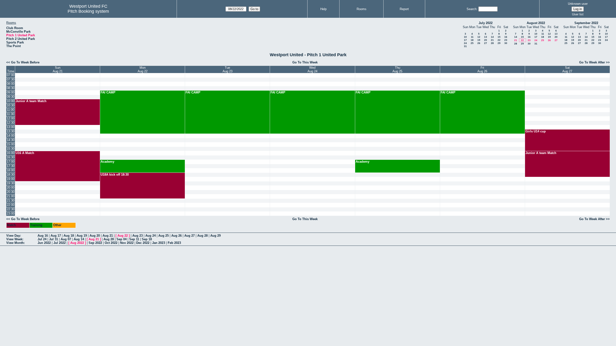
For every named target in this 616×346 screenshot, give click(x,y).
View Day (13, 235)
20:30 (10, 192)
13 (485, 37)
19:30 (10, 183)
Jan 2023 (158, 243)
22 (499, 40)
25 (472, 43)
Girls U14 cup (536, 131)
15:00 (10, 144)
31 (465, 46)
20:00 (10, 187)
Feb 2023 (174, 243)
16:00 (10, 153)
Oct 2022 (111, 243)
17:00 (10, 161)
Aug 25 (163, 235)
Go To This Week (305, 62)
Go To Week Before (25, 62)
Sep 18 (147, 239)
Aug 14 (79, 239)
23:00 (10, 213)
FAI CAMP (108, 92)
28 (492, 43)
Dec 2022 (142, 243)
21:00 (10, 196)
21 (492, 40)
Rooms (361, 9)
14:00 (10, 135)
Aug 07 (66, 239)
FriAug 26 (482, 69)
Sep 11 (134, 239)
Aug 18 (69, 235)
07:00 (10, 75)
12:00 (10, 118)
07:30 (10, 79)
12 (478, 37)
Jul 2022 (59, 243)
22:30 (10, 209)
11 (472, 37)
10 (465, 37)
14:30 (10, 140)
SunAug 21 (58, 69)
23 (505, 40)
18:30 (10, 174)
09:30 (10, 97)
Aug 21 (108, 235)
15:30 (10, 148)
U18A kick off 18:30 (115, 174)
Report (404, 9)
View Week (14, 239)
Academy (107, 161)
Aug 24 (150, 235)
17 (465, 40)
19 (478, 40)
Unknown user (578, 4)
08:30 (10, 88)
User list (578, 14)
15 (499, 37)
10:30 (10, 105)
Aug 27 (189, 235)
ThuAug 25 (397, 69)
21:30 (10, 200)
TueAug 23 (227, 69)
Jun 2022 (44, 243)
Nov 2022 (127, 243)
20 (485, 40)
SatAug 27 (567, 69)
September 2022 (586, 23)
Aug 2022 (77, 243)
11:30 (10, 114)
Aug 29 (215, 235)
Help (323, 9)
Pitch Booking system (88, 11)
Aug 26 (176, 235)
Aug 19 (82, 235)
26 (478, 43)
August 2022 (536, 23)
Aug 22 (122, 235)
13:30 (10, 131)
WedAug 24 (312, 69)
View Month (15, 243)
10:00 (10, 101)
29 (499, 43)
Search (471, 9)
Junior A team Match (31, 101)
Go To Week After (592, 62)
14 (492, 37)
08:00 (10, 84)
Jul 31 (53, 239)
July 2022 (486, 23)
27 (485, 43)
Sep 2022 (95, 243)
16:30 (10, 157)
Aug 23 (137, 235)
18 (472, 40)
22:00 (10, 205)
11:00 (10, 109)
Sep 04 (121, 239)
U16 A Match (25, 153)
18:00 (10, 170)
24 (465, 43)
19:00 (10, 179)
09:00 (10, 92)
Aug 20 (95, 235)
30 (505, 43)
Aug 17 (56, 235)
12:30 (10, 122)
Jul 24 (42, 239)
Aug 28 (202, 235)
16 (505, 37)
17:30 (10, 166)
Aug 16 (43, 235)
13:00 (10, 127)
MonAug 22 (143, 69)
